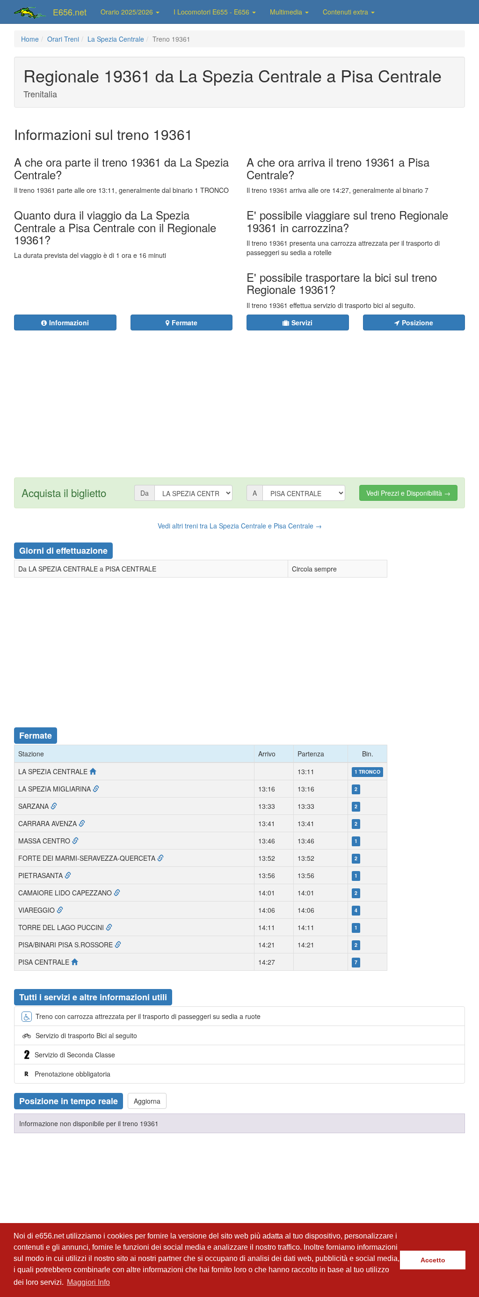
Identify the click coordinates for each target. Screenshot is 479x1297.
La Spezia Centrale (115, 39)
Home (30, 39)
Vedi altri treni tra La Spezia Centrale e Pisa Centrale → (240, 525)
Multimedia (287, 11)
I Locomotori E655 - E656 (212, 11)
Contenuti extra (346, 11)
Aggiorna (147, 1101)
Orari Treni (63, 39)
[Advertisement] (274, 398)
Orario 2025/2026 (128, 11)
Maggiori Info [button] (88, 1282)
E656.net (70, 12)
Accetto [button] (433, 1260)
